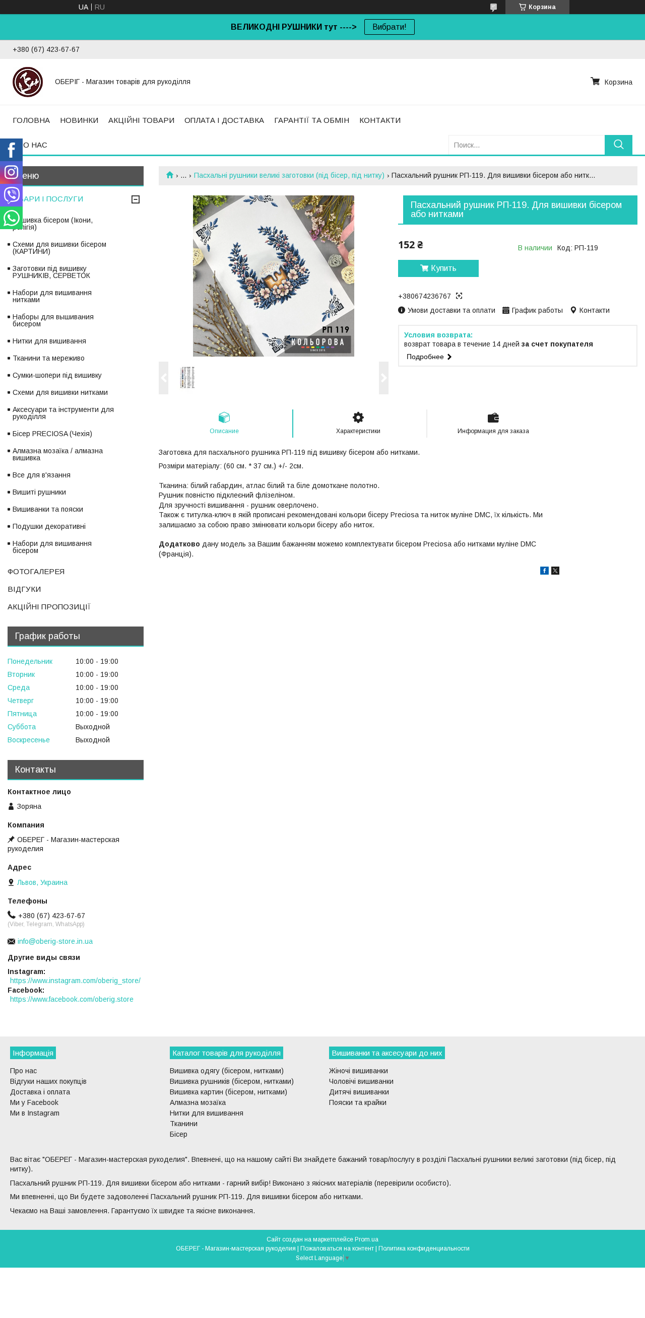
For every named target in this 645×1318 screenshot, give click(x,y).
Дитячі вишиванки (359, 1092)
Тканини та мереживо (49, 358)
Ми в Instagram (34, 1113)
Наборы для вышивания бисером (53, 320)
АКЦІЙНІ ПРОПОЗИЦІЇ (49, 606)
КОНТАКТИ (380, 120)
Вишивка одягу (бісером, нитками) (227, 1071)
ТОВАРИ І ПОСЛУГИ (45, 198)
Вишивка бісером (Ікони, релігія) (53, 223)
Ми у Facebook (34, 1102)
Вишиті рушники (39, 492)
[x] (555, 572)
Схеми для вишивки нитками (60, 392)
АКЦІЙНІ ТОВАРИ (141, 120)
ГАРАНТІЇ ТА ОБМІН (311, 120)
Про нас (23, 1071)
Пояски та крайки (357, 1102)
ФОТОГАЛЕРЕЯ (36, 571)
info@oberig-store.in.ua (55, 941)
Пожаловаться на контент (337, 1248)
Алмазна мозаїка (198, 1102)
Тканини (184, 1124)
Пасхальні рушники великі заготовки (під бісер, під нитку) (289, 175)
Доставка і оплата (40, 1092)
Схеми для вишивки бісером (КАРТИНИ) (59, 247)
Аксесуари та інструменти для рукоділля (63, 413)
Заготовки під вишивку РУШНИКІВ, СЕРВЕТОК (51, 272)
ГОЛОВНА (31, 120)
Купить (444, 268)
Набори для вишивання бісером (52, 546)
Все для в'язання (42, 475)
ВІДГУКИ (24, 589)
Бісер (178, 1134)
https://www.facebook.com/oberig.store (72, 999)
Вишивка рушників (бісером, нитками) (232, 1081)
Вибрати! (389, 27)
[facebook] (544, 572)
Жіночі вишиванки (358, 1071)
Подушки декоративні (49, 526)
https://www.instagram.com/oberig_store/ (75, 981)
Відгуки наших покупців (48, 1081)
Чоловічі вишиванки (361, 1081)
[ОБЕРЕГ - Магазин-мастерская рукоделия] (28, 82)
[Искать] (618, 145)
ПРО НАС (30, 145)
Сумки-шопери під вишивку (57, 375)
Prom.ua (366, 1239)
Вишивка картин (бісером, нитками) (228, 1092)
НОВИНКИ (79, 120)
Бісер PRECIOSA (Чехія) (52, 434)
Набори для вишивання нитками (52, 296)
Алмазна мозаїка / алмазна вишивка (58, 454)
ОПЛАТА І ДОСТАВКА (224, 120)
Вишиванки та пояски (48, 509)
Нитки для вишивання (49, 341)
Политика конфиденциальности (424, 1248)
